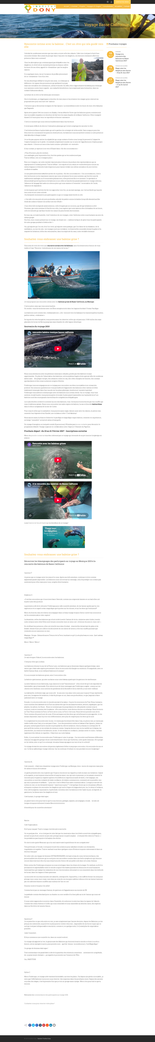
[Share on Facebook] (29, 1025)
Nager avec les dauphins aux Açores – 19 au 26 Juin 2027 (123, 70)
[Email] (54, 1025)
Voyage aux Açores (121, 66)
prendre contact (36, 435)
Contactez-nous (122, 2)
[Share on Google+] (36, 1025)
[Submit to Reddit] (47, 1025)
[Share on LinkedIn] (50, 1025)
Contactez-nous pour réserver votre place (39, 1003)
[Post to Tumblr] (40, 1025)
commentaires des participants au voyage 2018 (51, 995)
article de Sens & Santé (37, 523)
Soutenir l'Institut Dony (44, 1038)
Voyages (118, 51)
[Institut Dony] (40, 9)
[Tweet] (33, 1025)
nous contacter (82, 424)
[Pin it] (43, 1025)
